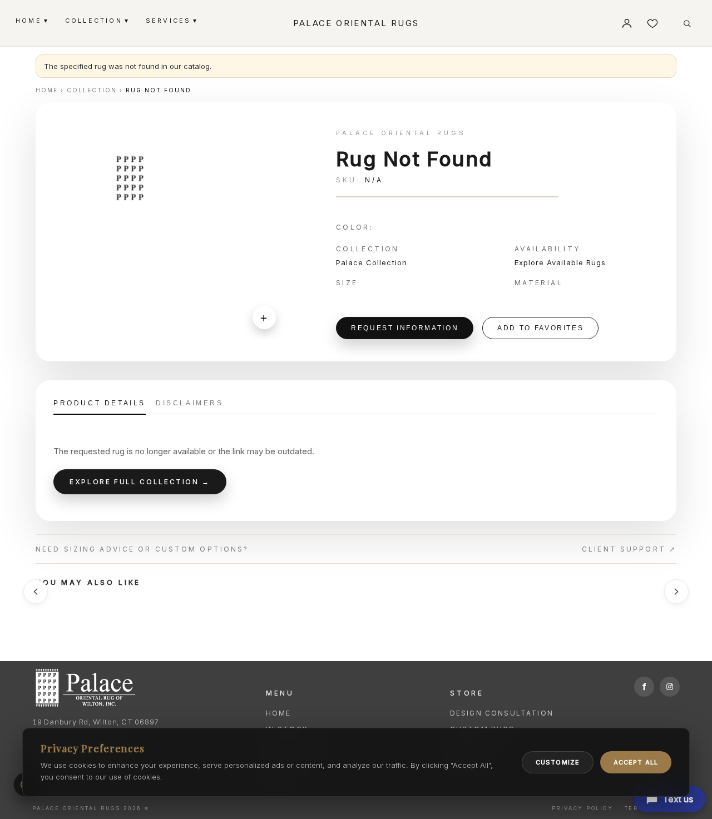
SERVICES (171, 20)
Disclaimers (190, 403)
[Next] (676, 591)
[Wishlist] (652, 23)
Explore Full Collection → (140, 482)
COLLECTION (96, 20)
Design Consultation (501, 713)
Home (278, 713)
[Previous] (35, 591)
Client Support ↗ (629, 549)
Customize (558, 762)
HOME (31, 20)
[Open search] (687, 23)
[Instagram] (670, 687)
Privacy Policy (582, 808)
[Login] (627, 23)
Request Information (404, 328)
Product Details (99, 403)
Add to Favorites (540, 328)
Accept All (636, 762)
